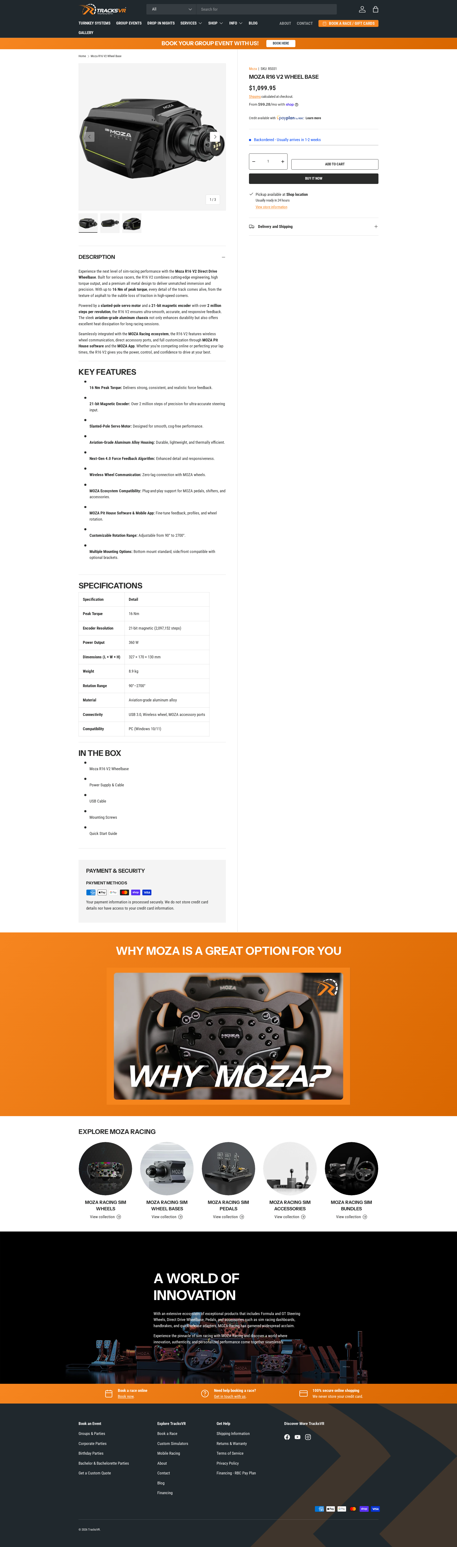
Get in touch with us (230, 1396)
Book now (126, 1396)
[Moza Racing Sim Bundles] (351, 1168)
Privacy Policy (228, 1463)
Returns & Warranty (232, 1443)
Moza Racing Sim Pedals (228, 1206)
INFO (233, 23)
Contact (305, 23)
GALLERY (86, 32)
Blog (160, 1483)
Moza (253, 69)
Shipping (255, 96)
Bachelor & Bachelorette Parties (104, 1463)
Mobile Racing (168, 1453)
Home (82, 56)
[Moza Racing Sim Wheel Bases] (167, 1168)
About (285, 23)
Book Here (281, 43)
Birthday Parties (91, 1453)
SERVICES (188, 23)
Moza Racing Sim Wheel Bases (167, 1206)
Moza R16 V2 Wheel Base (106, 56)
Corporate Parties (93, 1443)
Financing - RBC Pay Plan (236, 1473)
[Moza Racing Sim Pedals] (228, 1168)
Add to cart (335, 164)
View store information (271, 207)
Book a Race (167, 1433)
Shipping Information (233, 1433)
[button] (375, 9)
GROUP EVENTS (129, 23)
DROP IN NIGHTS (161, 23)
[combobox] (241, 9)
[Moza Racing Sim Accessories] (290, 1168)
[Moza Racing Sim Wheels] (105, 1168)
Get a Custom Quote (95, 1473)
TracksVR (94, 1529)
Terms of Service (230, 1453)
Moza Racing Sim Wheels (105, 1206)
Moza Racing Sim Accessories (290, 1206)
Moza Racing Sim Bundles (351, 1206)
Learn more (313, 118)
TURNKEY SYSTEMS (94, 23)
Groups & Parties (92, 1433)
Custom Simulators (172, 1443)
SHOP (213, 23)
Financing (165, 1492)
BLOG (253, 23)
